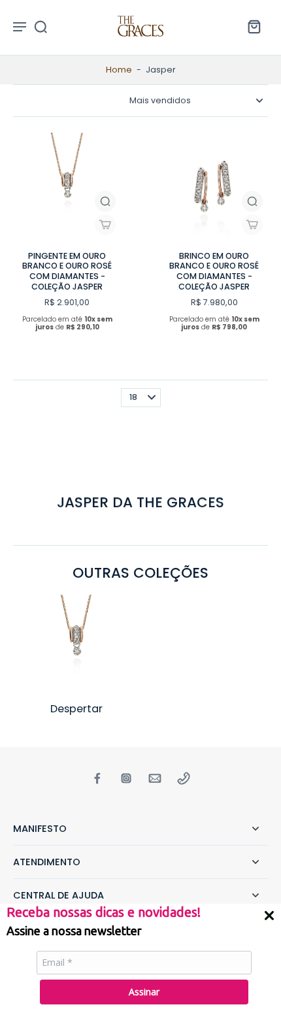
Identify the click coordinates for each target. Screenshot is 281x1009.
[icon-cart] (253, 26)
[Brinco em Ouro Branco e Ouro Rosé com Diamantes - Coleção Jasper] (214, 186)
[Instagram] (126, 778)
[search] (40, 26)
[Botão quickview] (105, 201)
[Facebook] (97, 778)
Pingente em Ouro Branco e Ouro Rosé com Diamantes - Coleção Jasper (67, 271)
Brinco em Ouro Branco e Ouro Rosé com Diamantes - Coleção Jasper (214, 271)
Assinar (144, 991)
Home (119, 69)
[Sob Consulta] (105, 224)
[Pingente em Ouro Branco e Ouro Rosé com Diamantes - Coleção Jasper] (67, 186)
